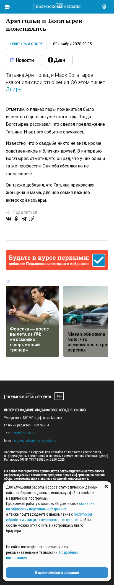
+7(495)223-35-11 (24, 433)
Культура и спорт (26, 44)
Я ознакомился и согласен (57, 572)
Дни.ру (13, 89)
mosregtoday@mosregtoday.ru (35, 440)
